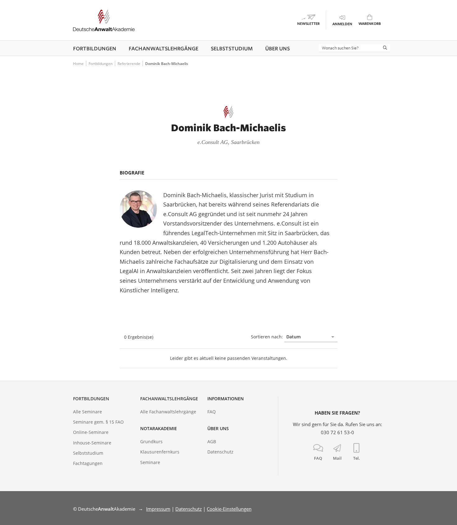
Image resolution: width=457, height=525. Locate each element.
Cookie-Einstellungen (229, 509)
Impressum (158, 509)
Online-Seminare (90, 432)
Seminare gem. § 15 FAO (98, 422)
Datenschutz (220, 452)
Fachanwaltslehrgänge (169, 399)
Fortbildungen (91, 399)
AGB (211, 441)
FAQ (211, 412)
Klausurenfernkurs (159, 452)
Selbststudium (88, 453)
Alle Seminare (87, 412)
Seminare (150, 462)
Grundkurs (151, 441)
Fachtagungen (88, 463)
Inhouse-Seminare (92, 443)
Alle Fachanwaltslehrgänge (168, 412)
